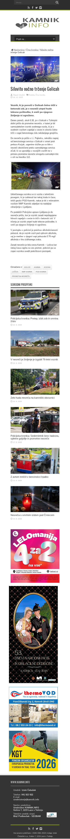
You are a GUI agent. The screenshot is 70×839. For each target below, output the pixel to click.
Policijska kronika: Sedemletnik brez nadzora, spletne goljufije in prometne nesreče (35, 437)
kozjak (47, 267)
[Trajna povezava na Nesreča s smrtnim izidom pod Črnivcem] (35, 511)
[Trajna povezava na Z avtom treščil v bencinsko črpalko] (35, 473)
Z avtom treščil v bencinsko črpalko (29, 476)
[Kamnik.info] (35, 26)
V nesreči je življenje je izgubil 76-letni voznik (34, 359)
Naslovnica (19, 50)
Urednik (22, 95)
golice (27, 267)
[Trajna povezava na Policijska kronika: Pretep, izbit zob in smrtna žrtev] (35, 314)
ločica (15, 272)
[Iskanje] (57, 2)
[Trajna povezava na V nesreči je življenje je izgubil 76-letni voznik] (35, 356)
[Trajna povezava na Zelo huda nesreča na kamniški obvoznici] (35, 394)
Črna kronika (32, 50)
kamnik (37, 267)
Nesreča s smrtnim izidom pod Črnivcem (32, 515)
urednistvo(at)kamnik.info (26, 799)
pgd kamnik (41, 272)
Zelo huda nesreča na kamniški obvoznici (33, 397)
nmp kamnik (27, 272)
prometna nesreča (21, 276)
